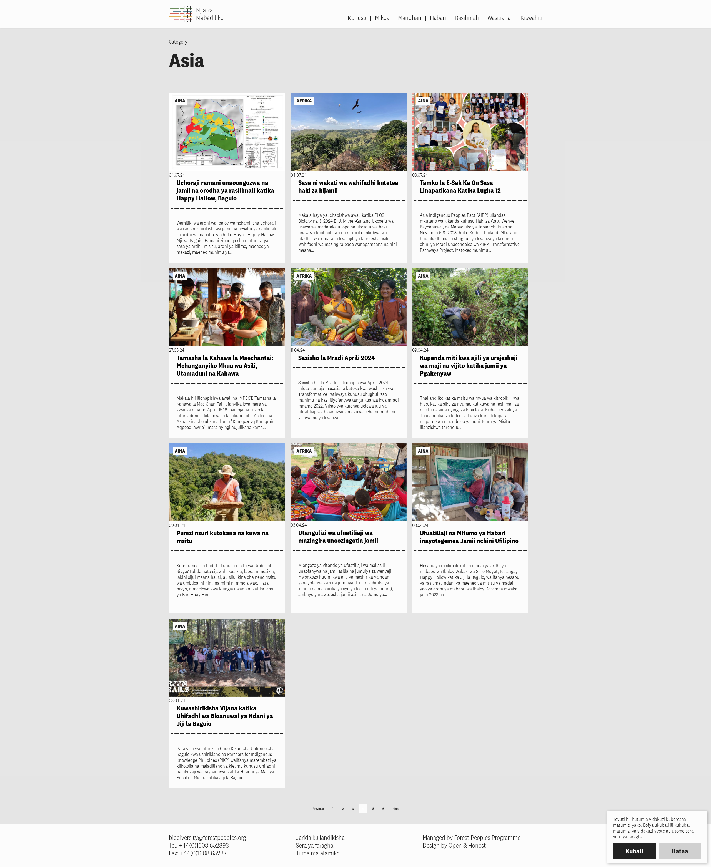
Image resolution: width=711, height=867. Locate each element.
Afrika (304, 101)
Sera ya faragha (314, 845)
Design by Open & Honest (454, 845)
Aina (180, 101)
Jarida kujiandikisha (320, 837)
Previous (318, 808)
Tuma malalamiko (318, 853)
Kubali (634, 851)
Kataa (680, 851)
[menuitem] (528, 18)
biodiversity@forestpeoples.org (207, 837)
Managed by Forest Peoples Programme (471, 837)
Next (396, 808)
